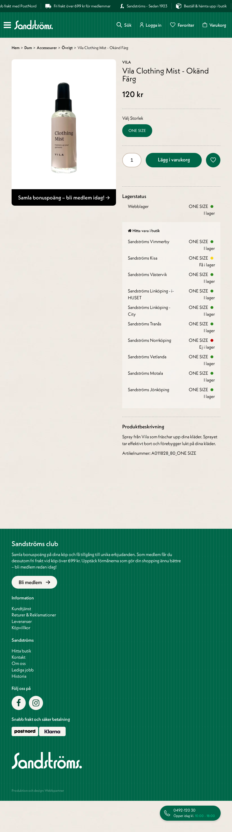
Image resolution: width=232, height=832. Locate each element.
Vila (126, 62)
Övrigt (67, 47)
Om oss (19, 663)
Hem (16, 47)
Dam (28, 47)
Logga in (154, 25)
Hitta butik (21, 651)
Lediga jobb (23, 670)
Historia (19, 676)
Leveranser (22, 621)
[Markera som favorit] (213, 160)
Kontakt (18, 657)
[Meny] (7, 25)
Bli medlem (31, 582)
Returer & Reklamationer (34, 615)
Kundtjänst (21, 608)
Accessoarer (47, 47)
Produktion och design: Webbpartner (38, 790)
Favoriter (186, 25)
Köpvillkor (21, 627)
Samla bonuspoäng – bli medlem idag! (62, 197)
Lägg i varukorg (174, 159)
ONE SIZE (137, 130)
